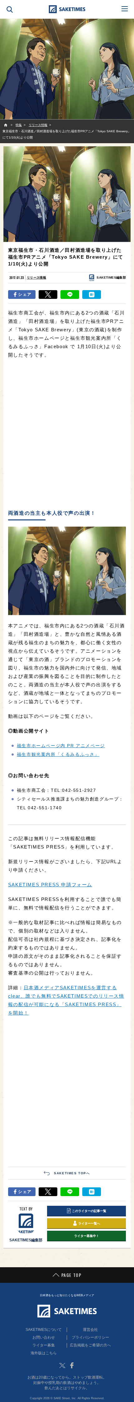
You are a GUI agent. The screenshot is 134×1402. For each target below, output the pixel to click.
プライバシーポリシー (90, 1337)
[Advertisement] (67, 434)
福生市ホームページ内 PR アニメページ (61, 745)
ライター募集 (43, 1345)
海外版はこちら (44, 1353)
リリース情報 (36, 277)
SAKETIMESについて (44, 1329)
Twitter (62, 1365)
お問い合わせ (43, 1337)
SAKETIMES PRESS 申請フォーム (50, 884)
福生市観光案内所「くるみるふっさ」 (58, 754)
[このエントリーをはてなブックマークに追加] (91, 294)
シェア (24, 294)
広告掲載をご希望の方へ (90, 1345)
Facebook (72, 1365)
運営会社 (90, 1329)
